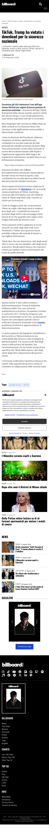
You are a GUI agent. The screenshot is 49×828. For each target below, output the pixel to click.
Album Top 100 (8, 757)
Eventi (18, 584)
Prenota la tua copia (24, 646)
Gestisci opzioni (24, 428)
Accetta (24, 421)
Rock (4, 786)
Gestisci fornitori (10, 415)
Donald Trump (15, 385)
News (5, 27)
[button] (45, 395)
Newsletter (6, 797)
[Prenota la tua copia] (24, 622)
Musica (5, 729)
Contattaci (6, 800)
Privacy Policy (8, 802)
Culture (5, 738)
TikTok (26, 385)
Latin (4, 783)
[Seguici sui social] (3, 671)
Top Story (19, 571)
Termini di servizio (9, 805)
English (5, 743)
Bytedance (26, 189)
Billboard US (9, 55)
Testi (4, 740)
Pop (3, 774)
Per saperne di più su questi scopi (27, 415)
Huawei (41, 322)
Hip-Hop (5, 777)
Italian (4, 771)
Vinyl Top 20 (7, 760)
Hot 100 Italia (7, 754)
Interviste (5, 732)
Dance (4, 780)
